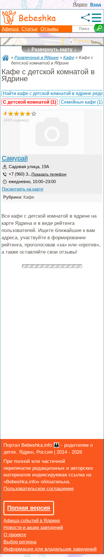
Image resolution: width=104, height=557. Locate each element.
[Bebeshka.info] (5, 58)
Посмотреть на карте (22, 189)
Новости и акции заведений (33, 527)
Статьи (29, 29)
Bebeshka (37, 17)
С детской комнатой (29, 102)
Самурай (15, 158)
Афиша (11, 29)
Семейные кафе (82, 102)
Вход (95, 4)
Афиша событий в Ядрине (31, 520)
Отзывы (49, 29)
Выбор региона (19, 541)
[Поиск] (99, 28)
